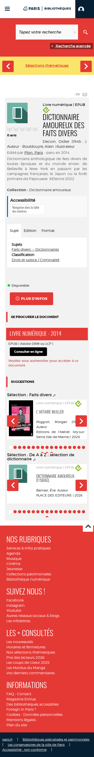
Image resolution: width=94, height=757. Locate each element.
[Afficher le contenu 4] (24, 447)
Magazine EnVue (21, 699)
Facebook (15, 600)
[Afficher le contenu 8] (42, 447)
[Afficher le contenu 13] (65, 447)
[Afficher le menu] (7, 9)
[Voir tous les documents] (54, 395)
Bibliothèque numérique (28, 579)
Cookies (13, 714)
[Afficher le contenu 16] (79, 447)
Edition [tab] (30, 230)
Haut (88, 527)
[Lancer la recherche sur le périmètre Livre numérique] (85, 32)
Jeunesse (14, 569)
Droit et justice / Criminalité (35, 260)
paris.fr (7, 739)
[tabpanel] (47, 252)
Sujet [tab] (14, 230)
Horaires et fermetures (25, 647)
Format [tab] (48, 230)
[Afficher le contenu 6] (33, 447)
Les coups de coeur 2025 (28, 662)
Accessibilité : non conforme (24, 750)
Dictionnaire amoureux (50, 190)
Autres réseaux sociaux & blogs (32, 616)
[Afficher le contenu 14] (69, 447)
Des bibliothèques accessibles (32, 704)
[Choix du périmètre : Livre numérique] (8, 32)
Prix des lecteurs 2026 (25, 657)
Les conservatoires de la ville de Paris (36, 745)
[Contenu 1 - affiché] (10, 447)
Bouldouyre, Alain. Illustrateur (48, 146)
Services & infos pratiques (28, 548)
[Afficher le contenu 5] (28, 447)
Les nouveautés (19, 642)
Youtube (13, 610)
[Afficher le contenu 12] (60, 447)
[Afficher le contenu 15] (74, 447)
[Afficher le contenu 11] (56, 447)
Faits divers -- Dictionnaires (35, 249)
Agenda (13, 553)
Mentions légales (21, 720)
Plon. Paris (33, 152)
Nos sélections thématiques (30, 652)
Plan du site (16, 725)
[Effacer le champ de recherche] (75, 32)
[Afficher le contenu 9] (47, 447)
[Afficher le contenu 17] (83, 447)
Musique (13, 558)
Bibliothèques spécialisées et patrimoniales (56, 739)
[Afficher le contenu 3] (19, 447)
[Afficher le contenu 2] (15, 447)
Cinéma (13, 563)
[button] (84, 9)
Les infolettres (18, 621)
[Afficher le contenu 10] (51, 447)
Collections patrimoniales (28, 574)
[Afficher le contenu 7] (37, 447)
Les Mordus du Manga (25, 668)
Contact (24, 694)
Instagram (15, 605)
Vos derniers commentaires (30, 673)
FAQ (10, 694)
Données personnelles (43, 714)
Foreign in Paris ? (21, 709)
